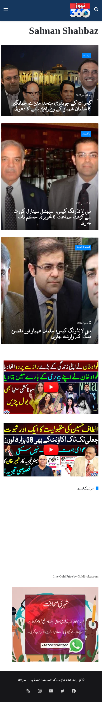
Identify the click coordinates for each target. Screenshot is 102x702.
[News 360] (80, 10)
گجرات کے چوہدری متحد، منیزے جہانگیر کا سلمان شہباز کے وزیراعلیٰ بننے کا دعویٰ (51, 105)
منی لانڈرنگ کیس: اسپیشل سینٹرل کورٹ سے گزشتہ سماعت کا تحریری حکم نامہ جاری (52, 216)
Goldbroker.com (88, 576)
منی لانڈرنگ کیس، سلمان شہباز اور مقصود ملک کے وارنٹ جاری (51, 333)
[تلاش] (96, 12)
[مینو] (6, 12)
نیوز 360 (22, 679)
